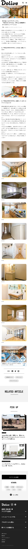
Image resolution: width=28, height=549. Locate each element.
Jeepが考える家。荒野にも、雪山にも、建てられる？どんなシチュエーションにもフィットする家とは (14, 437)
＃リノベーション (13, 380)
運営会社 (3, 535)
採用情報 (3, 541)
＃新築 (7, 487)
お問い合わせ (4, 533)
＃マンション (19, 377)
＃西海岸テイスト (9, 377)
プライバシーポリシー (6, 537)
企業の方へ (4, 539)
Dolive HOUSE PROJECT (6, 461)
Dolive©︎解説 (4, 432)
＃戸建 (12, 487)
